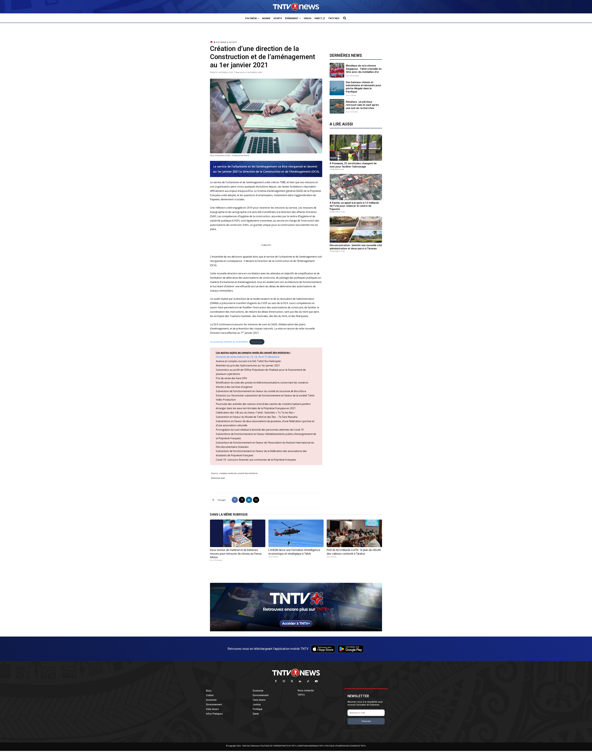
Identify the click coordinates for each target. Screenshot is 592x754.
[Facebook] (235, 500)
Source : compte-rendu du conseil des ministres (234, 473)
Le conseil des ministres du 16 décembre (229, 342)
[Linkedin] (249, 500)
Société (233, 42)
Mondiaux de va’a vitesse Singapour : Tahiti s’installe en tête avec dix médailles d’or (364, 68)
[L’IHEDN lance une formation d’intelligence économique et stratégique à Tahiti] (296, 533)
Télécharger (256, 342)
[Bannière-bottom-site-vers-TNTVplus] (296, 630)
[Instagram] (284, 681)
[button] (344, 18)
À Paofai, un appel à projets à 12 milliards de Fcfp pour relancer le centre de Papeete (354, 206)
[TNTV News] (296, 672)
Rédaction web (218, 478)
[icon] (211, 42)
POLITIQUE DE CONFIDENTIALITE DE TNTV (278, 746)
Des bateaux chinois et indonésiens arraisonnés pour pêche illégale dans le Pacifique (363, 87)
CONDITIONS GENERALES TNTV (310, 746)
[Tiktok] (308, 681)
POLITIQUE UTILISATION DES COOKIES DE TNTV (345, 746)
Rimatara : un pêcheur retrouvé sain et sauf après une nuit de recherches (362, 105)
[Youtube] (316, 681)
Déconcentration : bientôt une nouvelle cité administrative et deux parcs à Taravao (356, 247)
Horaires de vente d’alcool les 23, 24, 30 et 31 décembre (247, 357)
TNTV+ (301, 694)
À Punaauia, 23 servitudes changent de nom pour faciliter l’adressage (353, 165)
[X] (242, 500)
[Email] (256, 500)
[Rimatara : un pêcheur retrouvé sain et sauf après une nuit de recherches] (337, 106)
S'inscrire (366, 721)
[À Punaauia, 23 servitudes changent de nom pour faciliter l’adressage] (356, 148)
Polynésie (221, 42)
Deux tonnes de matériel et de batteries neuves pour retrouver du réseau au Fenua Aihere (235, 553)
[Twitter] (292, 681)
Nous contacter (306, 690)
